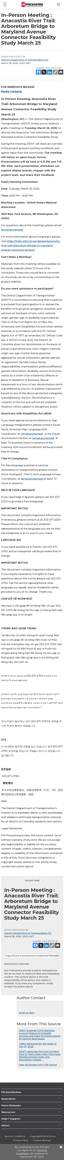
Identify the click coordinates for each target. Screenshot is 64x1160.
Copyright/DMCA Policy (42, 1136)
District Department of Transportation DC (24, 60)
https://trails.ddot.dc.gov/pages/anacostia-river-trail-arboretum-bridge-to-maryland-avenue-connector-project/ (30, 246)
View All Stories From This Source (38, 1064)
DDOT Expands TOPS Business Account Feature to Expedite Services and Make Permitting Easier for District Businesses (40, 1034)
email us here (26, 1012)
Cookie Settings (42, 1140)
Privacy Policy (20, 1140)
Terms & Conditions (14, 1136)
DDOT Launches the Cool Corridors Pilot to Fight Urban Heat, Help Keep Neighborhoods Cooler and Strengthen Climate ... (39, 1055)
